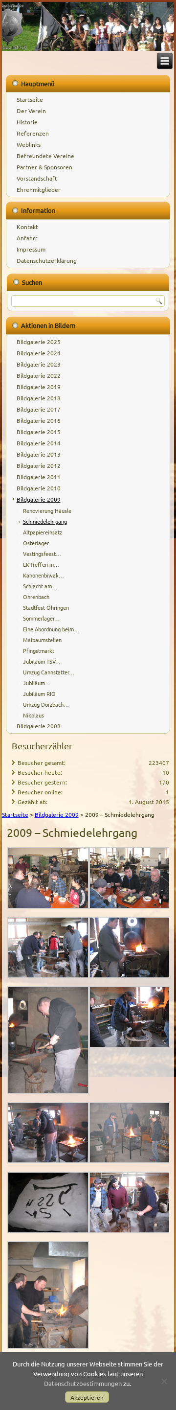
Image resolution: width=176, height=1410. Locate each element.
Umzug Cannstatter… (48, 672)
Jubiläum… (36, 683)
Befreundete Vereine (45, 156)
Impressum (31, 249)
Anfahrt (27, 238)
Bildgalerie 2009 (39, 499)
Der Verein (31, 111)
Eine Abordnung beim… (51, 629)
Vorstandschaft (37, 178)
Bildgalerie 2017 (39, 409)
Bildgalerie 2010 (39, 488)
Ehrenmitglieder (39, 189)
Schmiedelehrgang (45, 521)
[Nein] (164, 1381)
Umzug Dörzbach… (46, 704)
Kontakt (27, 227)
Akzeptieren (87, 1397)
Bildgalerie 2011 (39, 477)
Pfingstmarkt (38, 650)
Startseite (30, 99)
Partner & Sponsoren (44, 167)
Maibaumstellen (42, 640)
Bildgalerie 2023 (39, 364)
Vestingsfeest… (42, 553)
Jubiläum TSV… (42, 661)
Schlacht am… (40, 586)
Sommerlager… (41, 618)
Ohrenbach (36, 597)
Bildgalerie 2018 (39, 398)
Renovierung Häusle (47, 510)
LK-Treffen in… (41, 564)
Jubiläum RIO (39, 693)
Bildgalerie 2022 (39, 375)
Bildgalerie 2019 (39, 387)
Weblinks (29, 144)
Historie (27, 122)
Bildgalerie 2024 (39, 353)
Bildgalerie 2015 (39, 432)
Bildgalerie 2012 (39, 465)
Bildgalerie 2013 (39, 454)
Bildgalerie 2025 (39, 342)
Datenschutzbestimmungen (83, 1383)
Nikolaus (33, 715)
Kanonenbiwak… (43, 575)
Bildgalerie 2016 (39, 420)
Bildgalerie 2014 (39, 443)
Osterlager (36, 543)
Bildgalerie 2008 (39, 726)
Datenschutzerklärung (47, 260)
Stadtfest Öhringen (46, 607)
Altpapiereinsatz (42, 532)
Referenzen (33, 133)
